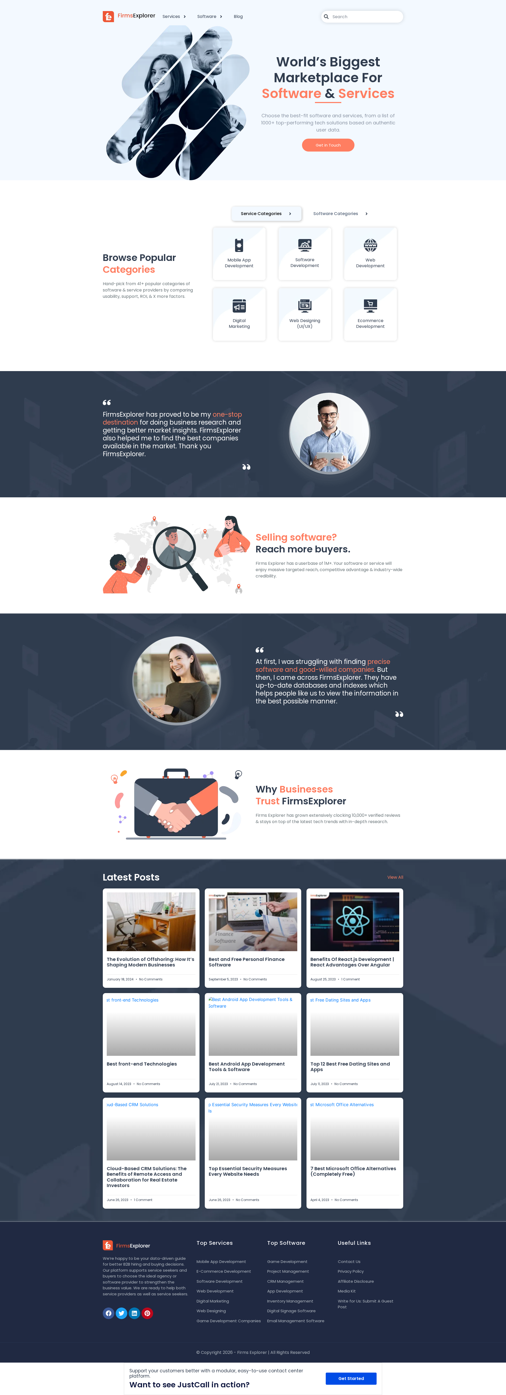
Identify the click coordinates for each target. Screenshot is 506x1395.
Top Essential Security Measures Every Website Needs (248, 1171)
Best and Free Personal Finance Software (247, 962)
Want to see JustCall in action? (189, 1384)
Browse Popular (139, 263)
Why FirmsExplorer (301, 795)
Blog (238, 16)
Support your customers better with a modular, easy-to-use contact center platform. (216, 1373)
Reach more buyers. (303, 543)
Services (171, 16)
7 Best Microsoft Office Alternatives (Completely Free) (353, 1171)
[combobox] (362, 17)
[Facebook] (108, 1313)
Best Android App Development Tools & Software (247, 1067)
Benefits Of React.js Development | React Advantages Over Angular (352, 962)
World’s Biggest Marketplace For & (328, 77)
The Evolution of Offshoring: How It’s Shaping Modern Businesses (150, 962)
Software (206, 16)
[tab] (266, 214)
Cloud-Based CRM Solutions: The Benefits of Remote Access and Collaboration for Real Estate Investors (147, 1177)
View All (395, 877)
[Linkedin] (134, 1313)
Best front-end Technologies (142, 1064)
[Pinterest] (147, 1313)
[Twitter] (121, 1313)
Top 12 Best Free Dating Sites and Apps (350, 1067)
